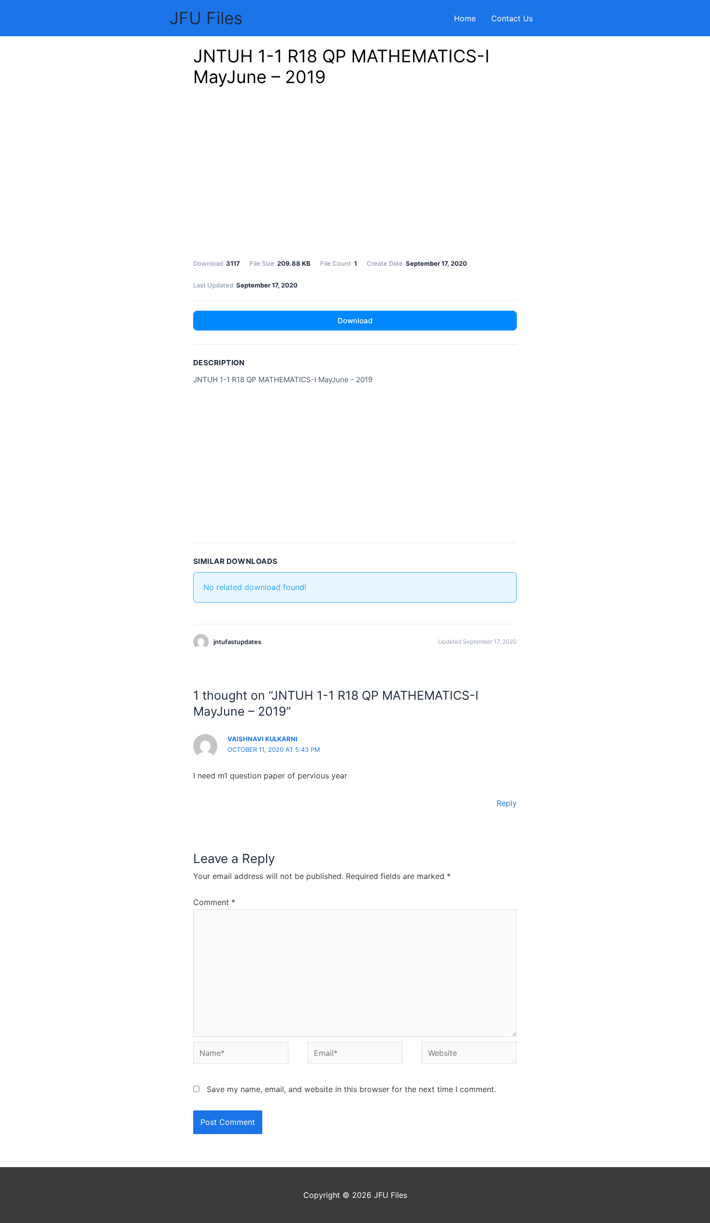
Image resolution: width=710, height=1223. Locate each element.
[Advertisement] (355, 175)
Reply (507, 803)
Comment (214, 902)
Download (355, 320)
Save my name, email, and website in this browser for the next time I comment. (351, 1089)
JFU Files (206, 18)
